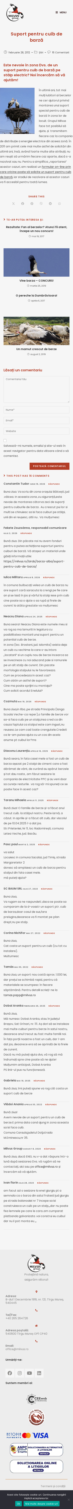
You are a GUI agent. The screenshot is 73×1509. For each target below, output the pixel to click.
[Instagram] (19, 1373)
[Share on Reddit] (50, 203)
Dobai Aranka (13, 1006)
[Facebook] (9, 1373)
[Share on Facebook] (22, 203)
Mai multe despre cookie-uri (41, 1503)
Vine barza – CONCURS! (36, 281)
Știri (41, 52)
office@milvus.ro (46, 1167)
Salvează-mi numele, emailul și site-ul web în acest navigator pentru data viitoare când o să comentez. (36, 451)
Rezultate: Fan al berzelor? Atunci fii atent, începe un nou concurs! (36, 229)
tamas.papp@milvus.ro (20, 995)
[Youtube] (29, 1373)
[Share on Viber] (41, 203)
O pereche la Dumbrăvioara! (36, 296)
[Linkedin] (39, 1373)
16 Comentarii (60, 52)
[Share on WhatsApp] (59, 203)
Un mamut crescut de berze (36, 349)
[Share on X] (13, 203)
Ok (18, 1503)
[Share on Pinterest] (31, 203)
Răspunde (54, 484)
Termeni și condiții (53, 1486)
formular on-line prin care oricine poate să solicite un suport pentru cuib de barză (35, 172)
